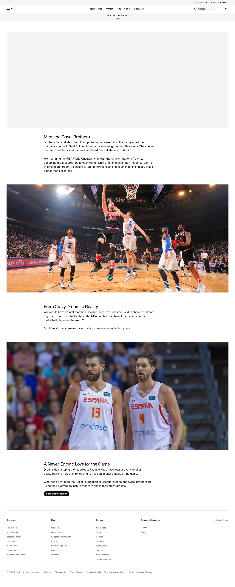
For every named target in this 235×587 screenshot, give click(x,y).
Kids (119, 9)
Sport (127, 9)
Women (109, 9)
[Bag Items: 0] (226, 9)
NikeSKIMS (139, 9)
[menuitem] (210, 2)
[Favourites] (220, 9)
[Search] (195, 9)
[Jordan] (8, 2)
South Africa (222, 520)
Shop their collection (56, 494)
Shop (118, 19)
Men (100, 9)
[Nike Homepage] (11, 9)
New (92, 9)
